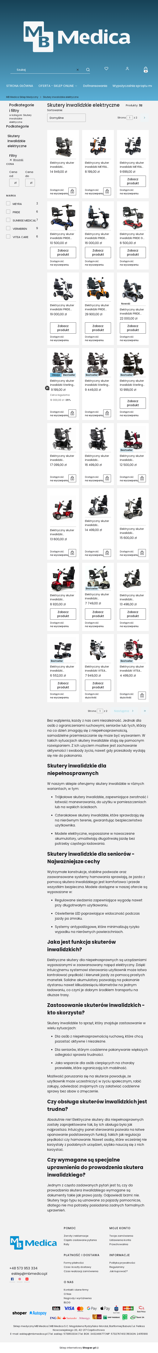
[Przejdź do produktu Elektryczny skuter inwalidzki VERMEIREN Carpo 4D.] (133, 508)
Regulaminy (116, 1267)
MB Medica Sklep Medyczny (22, 97)
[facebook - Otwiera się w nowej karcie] (12, 1279)
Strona (122, 117)
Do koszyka (72, 191)
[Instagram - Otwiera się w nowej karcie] (20, 1279)
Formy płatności (74, 1263)
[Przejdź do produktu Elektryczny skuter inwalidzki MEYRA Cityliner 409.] (98, 146)
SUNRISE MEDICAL (24, 220)
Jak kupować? (118, 1271)
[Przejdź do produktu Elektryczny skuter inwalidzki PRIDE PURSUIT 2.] (98, 288)
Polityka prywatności (122, 1263)
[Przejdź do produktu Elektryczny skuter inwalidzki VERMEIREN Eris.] (98, 578)
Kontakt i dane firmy (76, 1290)
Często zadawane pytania (80, 1240)
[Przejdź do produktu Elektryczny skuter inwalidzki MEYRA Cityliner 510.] (133, 146)
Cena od (13, 174)
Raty (66, 1244)
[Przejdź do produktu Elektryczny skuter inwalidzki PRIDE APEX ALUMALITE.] (63, 217)
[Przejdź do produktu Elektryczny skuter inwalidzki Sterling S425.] (98, 364)
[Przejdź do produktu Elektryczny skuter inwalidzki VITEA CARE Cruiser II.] (98, 650)
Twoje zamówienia (121, 1236)
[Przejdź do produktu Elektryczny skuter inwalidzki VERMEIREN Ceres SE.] (63, 579)
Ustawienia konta (120, 1240)
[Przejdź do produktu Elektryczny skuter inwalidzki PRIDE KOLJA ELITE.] (63, 288)
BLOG (67, 1302)
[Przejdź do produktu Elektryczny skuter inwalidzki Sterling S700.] (133, 364)
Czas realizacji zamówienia (81, 1271)
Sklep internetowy (78, 1348)
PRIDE (16, 212)
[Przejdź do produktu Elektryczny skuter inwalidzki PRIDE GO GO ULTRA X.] (133, 217)
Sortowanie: (55, 110)
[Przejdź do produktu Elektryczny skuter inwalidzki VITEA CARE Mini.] (133, 650)
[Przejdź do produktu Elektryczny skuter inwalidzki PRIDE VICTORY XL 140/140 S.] (133, 290)
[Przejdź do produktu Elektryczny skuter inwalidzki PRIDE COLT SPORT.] (98, 217)
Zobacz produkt (133, 181)
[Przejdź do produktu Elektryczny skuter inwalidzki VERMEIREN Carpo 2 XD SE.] (63, 508)
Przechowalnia (118, 1244)
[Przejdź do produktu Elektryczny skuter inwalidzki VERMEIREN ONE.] (63, 650)
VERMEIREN (20, 229)
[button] (86, 70)
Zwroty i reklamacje (76, 1236)
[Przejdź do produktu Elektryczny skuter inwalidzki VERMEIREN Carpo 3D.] (98, 504)
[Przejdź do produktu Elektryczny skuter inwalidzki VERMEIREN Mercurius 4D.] (133, 579)
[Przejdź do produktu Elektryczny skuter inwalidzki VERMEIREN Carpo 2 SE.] (133, 439)
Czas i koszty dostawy (77, 1267)
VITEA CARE (20, 237)
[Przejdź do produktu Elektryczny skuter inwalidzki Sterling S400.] (63, 364)
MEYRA (17, 204)
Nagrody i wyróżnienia (78, 1298)
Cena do (29, 174)
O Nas (67, 1294)
